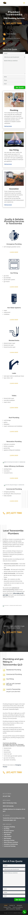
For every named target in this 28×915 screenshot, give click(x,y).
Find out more (8, 126)
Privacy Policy (7, 907)
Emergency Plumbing (9, 826)
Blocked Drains (8, 832)
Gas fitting (6, 828)
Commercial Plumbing (9, 846)
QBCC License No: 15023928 (13, 909)
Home (5, 905)
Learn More (14, 252)
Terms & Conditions (18, 907)
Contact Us (12, 905)
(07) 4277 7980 (6, 796)
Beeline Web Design (19, 913)
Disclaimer (19, 905)
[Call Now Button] (24, 912)
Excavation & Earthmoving (11, 844)
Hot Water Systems (9, 830)
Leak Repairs (7, 834)
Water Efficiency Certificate (11, 842)
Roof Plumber (7, 838)
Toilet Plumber (7, 836)
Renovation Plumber (9, 840)
